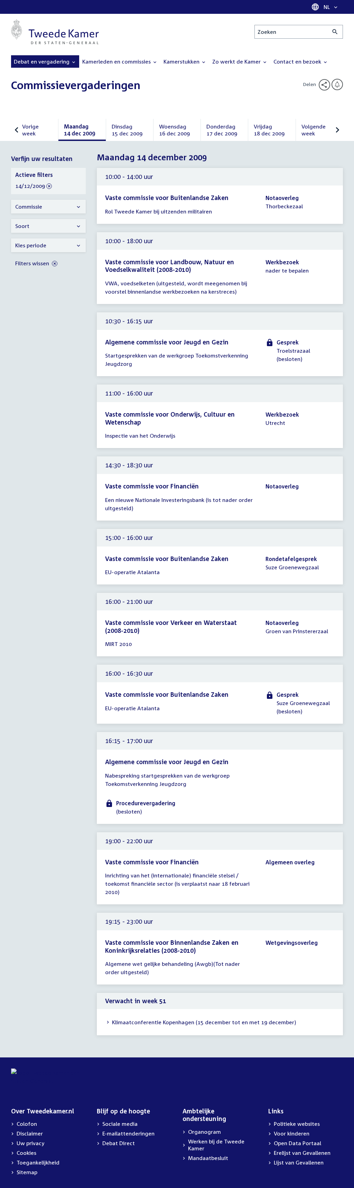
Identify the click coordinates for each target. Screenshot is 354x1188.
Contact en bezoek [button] (298, 61)
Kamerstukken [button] (182, 61)
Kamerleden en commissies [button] (117, 61)
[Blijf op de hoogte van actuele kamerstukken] (337, 84)
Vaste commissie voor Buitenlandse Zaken (167, 197)
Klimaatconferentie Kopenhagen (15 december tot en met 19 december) (204, 1022)
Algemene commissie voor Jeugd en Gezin (167, 342)
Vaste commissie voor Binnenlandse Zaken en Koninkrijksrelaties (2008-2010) (172, 946)
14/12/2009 (30, 186)
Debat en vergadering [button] (42, 61)
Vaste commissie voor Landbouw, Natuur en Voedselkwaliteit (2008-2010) (169, 266)
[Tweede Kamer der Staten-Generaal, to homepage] (55, 31)
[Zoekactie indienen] (335, 32)
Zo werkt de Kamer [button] (237, 61)
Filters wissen (32, 263)
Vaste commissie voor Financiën (152, 486)
